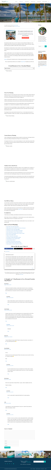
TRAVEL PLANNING (44, 1)
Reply (8, 304)
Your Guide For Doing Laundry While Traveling (13, 237)
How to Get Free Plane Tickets (11, 234)
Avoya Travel (23, 61)
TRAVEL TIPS (21, 1)
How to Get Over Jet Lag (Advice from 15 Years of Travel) (15, 233)
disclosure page (21, 274)
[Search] (46, 46)
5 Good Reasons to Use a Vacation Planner (13, 238)
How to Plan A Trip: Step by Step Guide (12, 226)
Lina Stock (8, 324)
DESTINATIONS (27, 1)
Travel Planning (7, 251)
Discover (5, 59)
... (32, 267)
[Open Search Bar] (49, 2)
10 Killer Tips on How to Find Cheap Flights (13, 229)
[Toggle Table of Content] (33, 68)
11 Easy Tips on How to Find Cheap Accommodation (14, 230)
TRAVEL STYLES (33, 1)
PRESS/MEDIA (29, 464)
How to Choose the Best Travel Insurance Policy (13, 242)
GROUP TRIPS (39, 1)
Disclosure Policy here (17, 26)
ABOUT (16, 1)
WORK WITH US (25, 464)
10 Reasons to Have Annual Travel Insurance (13, 241)
